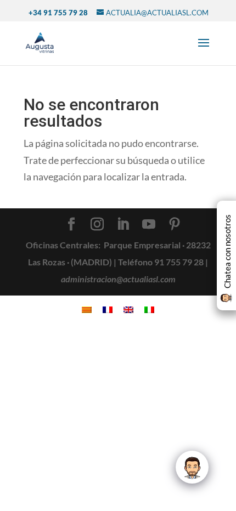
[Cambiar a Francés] (107, 308)
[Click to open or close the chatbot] (192, 467)
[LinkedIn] (123, 225)
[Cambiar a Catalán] (86, 308)
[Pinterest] (174, 225)
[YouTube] (148, 225)
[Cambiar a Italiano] (149, 308)
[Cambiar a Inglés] (128, 308)
